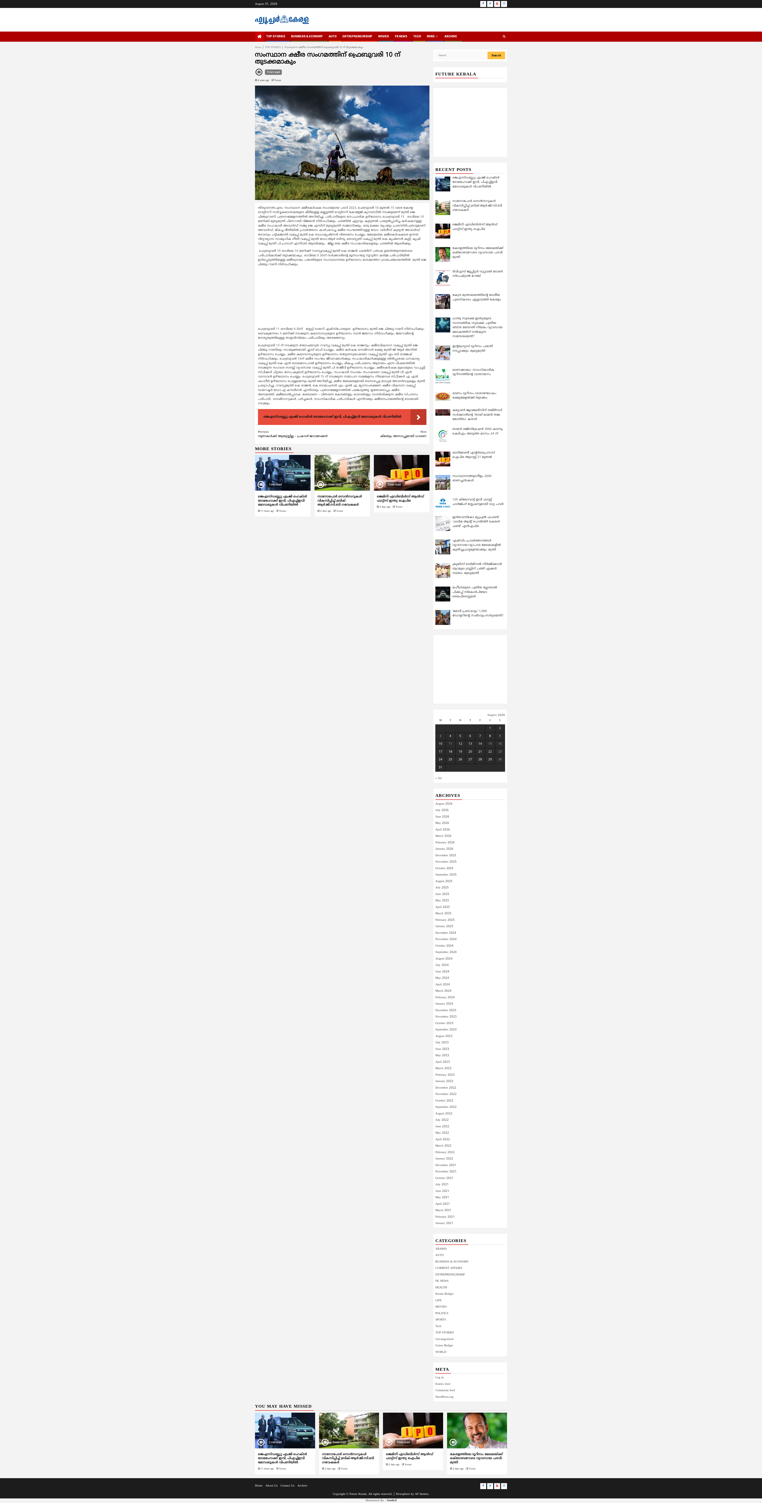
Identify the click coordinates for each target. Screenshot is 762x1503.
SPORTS (440, 1320)
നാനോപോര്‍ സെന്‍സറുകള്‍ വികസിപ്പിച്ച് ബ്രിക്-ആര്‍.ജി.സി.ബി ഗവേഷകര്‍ (340, 501)
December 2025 (445, 855)
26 (460, 760)
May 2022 (442, 1133)
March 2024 (443, 991)
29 (490, 760)
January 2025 (444, 926)
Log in (439, 1377)
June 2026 (442, 817)
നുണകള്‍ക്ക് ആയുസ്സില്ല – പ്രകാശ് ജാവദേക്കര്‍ (293, 434)
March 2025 (443, 913)
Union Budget (444, 1346)
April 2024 (442, 985)
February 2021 (445, 1217)
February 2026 (445, 843)
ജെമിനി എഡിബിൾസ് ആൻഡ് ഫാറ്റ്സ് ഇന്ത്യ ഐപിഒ (400, 499)
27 (470, 760)
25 (450, 760)
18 (450, 752)
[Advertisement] (342, 297)
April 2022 (442, 1139)
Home (259, 1486)
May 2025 (442, 901)
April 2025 (442, 907)
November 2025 (446, 862)
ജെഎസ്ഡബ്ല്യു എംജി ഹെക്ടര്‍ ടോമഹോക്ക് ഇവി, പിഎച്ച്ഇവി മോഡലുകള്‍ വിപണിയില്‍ (282, 501)
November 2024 (446, 939)
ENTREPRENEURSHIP (357, 36)
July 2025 (442, 888)
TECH (417, 36)
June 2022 (442, 1126)
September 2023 (446, 1030)
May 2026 (442, 823)
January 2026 (444, 849)
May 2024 (442, 978)
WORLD (440, 1352)
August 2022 (443, 1114)
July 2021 (442, 1184)
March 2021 (443, 1210)
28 (480, 760)
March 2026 (443, 836)
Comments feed (445, 1390)
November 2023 (446, 1017)
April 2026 (442, 830)
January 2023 (444, 1081)
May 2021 (442, 1197)
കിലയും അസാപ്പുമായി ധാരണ (403, 434)
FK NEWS (401, 36)
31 (440, 767)
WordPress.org (444, 1397)
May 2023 (442, 1055)
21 (480, 752)
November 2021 (446, 1172)
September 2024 (446, 952)
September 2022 (446, 1107)
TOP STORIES (275, 36)
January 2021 (444, 1223)
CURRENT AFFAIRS (448, 1268)
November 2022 (446, 1094)
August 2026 (443, 804)
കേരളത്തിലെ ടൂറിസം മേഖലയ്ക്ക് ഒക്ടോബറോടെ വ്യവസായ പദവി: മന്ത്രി (476, 1458)
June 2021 (442, 1191)
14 (480, 744)
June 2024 (442, 972)
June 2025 (442, 894)
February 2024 (445, 997)
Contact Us (287, 1486)
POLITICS (441, 1313)
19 (460, 752)
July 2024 (442, 965)
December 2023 (445, 1010)
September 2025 (446, 875)
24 (440, 760)
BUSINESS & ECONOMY (307, 36)
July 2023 (442, 1042)
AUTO (333, 36)
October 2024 (444, 946)
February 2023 (445, 1075)
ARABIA (441, 1249)
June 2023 (442, 1049)
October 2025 (444, 868)
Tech (438, 1326)
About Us (272, 1486)
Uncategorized (444, 1339)
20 (470, 752)
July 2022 (442, 1120)
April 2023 (442, 1062)
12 (460, 744)
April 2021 (442, 1204)
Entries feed (442, 1384)
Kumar (278, 80)
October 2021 (444, 1178)
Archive (450, 36)
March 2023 (443, 1068)
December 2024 (445, 933)
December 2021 (445, 1165)
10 (440, 744)
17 (440, 752)
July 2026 (442, 810)
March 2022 (443, 1146)
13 (470, 744)
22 (490, 752)
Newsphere (403, 1494)
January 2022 (444, 1159)
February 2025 (445, 920)
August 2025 (443, 881)
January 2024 (444, 1004)
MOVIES (383, 36)
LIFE (438, 1300)
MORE (431, 36)
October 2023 (444, 1023)
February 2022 (445, 1152)
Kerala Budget (444, 1294)
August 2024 (443, 959)
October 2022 (444, 1101)
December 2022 (445, 1088)
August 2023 (443, 1036)
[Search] (504, 37)
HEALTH (441, 1288)
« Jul (438, 778)
